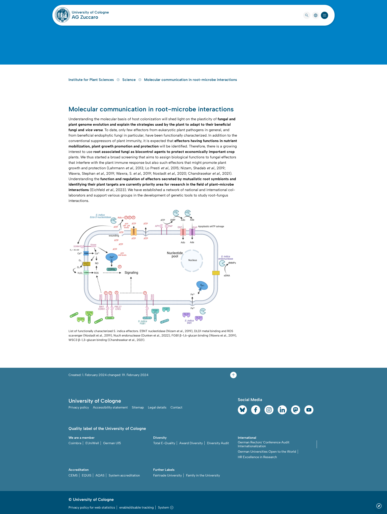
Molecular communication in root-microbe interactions (190, 79)
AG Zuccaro (85, 17)
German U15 (112, 443)
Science (129, 79)
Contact (176, 407)
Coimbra (75, 443)
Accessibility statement (110, 407)
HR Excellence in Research (257, 457)
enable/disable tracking (136, 507)
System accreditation (124, 475)
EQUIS (86, 475)
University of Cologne (90, 12)
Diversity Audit (218, 443)
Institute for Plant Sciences (92, 79)
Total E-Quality (164, 443)
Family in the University (203, 475)
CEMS (73, 475)
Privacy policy (79, 407)
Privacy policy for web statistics (92, 507)
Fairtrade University (167, 475)
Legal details (157, 407)
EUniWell (92, 443)
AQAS (100, 475)
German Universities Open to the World (267, 451)
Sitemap (138, 407)
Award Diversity (191, 443)
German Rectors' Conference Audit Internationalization (263, 444)
